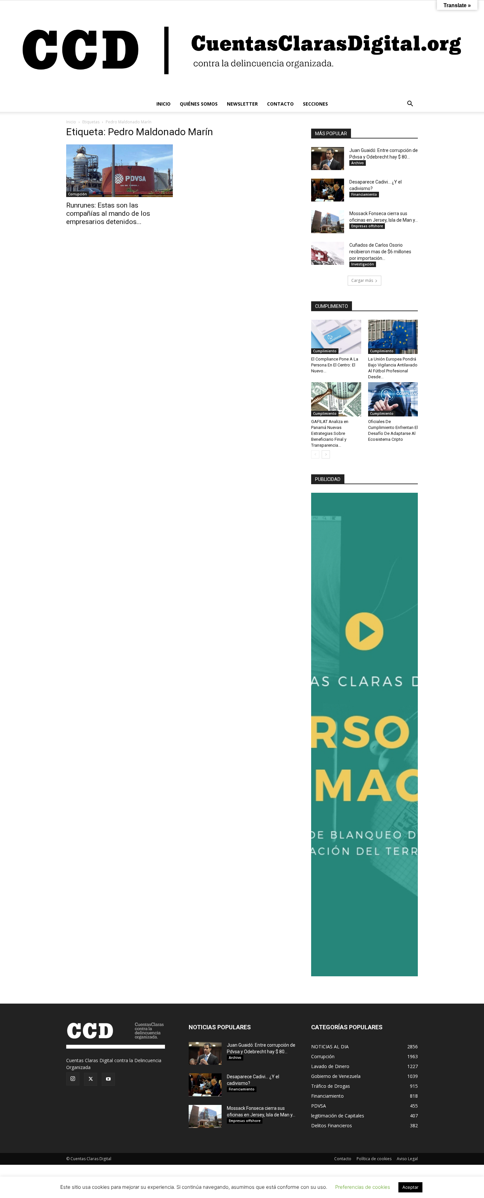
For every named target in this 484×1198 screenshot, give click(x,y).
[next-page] (326, 454)
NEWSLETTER (242, 104)
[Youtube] (108, 1079)
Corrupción (77, 194)
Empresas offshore (367, 226)
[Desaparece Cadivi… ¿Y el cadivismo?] (327, 190)
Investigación (362, 264)
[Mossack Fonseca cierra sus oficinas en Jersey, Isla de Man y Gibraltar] (327, 221)
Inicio (71, 122)
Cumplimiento (324, 351)
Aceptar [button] (410, 1187)
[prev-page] (315, 454)
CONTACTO (280, 104)
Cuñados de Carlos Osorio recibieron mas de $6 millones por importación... (380, 251)
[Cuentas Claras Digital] (242, 48)
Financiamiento (364, 194)
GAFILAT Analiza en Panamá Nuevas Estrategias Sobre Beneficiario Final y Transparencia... (329, 433)
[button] (410, 104)
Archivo (357, 163)
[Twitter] (90, 1079)
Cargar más (362, 280)
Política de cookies (374, 1158)
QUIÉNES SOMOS (199, 104)
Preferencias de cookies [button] (362, 1187)
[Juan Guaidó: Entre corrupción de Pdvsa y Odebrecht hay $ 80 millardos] (327, 158)
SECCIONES (315, 104)
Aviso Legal (407, 1158)
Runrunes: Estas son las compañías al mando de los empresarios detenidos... (108, 213)
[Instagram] (72, 1079)
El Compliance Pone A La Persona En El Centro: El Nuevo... (334, 365)
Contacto (342, 1158)
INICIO (163, 104)
